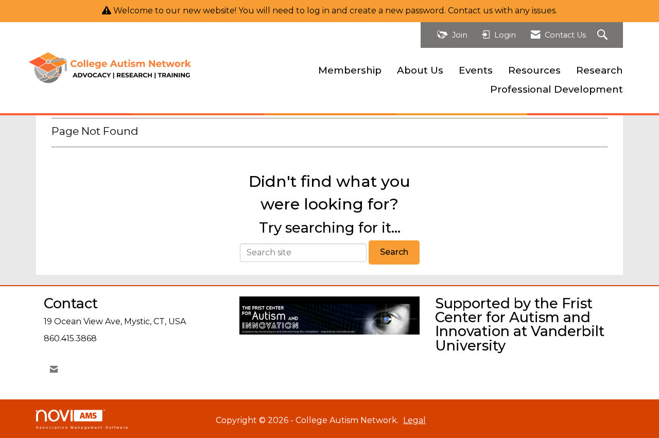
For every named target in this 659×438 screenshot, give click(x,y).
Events (476, 70)
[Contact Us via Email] (54, 369)
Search (394, 252)
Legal (414, 420)
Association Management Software (82, 427)
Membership (349, 70)
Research (599, 70)
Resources (534, 70)
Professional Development (556, 89)
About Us (420, 70)
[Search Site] (603, 35)
